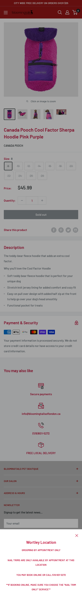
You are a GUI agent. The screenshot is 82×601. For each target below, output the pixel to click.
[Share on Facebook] (53, 230)
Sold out (41, 214)
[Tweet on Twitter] (68, 230)
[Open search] (60, 12)
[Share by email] (75, 230)
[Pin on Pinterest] (61, 230)
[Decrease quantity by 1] (22, 200)
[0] (75, 12)
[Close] (76, 535)
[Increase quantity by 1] (42, 200)
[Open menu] (6, 12)
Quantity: (9, 200)
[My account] (67, 12)
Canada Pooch (13, 145)
